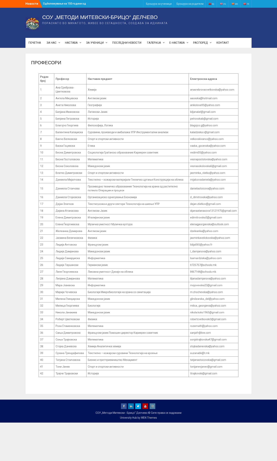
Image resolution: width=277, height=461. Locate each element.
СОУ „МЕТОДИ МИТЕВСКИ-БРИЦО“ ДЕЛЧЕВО (100, 17)
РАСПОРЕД (200, 42)
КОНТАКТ (222, 42)
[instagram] (152, 406)
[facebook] (124, 406)
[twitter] (138, 406)
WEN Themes (149, 417)
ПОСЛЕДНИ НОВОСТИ (126, 42)
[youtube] (145, 406)
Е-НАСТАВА (177, 42)
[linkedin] (131, 406)
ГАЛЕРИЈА (154, 42)
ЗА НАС (52, 42)
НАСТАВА (71, 42)
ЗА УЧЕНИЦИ (95, 42)
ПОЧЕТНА (34, 42)
